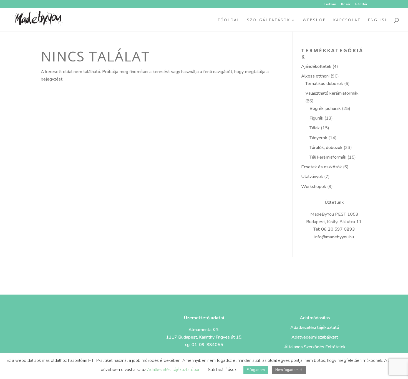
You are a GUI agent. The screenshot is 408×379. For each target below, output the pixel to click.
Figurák (316, 118)
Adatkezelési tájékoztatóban (173, 369)
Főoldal (229, 20)
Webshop (314, 20)
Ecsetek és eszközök (321, 167)
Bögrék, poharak (325, 108)
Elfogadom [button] (256, 369)
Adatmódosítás (315, 318)
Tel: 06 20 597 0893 (334, 229)
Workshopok (313, 187)
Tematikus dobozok (324, 84)
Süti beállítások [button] (222, 369)
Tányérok (318, 138)
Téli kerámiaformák (327, 157)
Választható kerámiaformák (332, 93)
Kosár (345, 4)
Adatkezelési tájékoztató (314, 327)
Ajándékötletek (316, 66)
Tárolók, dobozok (325, 148)
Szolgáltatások (268, 20)
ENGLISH (378, 20)
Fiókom (330, 4)
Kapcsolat (347, 20)
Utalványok (312, 177)
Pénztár (361, 4)
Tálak (314, 128)
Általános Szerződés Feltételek (315, 347)
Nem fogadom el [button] (289, 369)
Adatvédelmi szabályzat (314, 337)
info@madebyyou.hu (334, 237)
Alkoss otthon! (315, 76)
